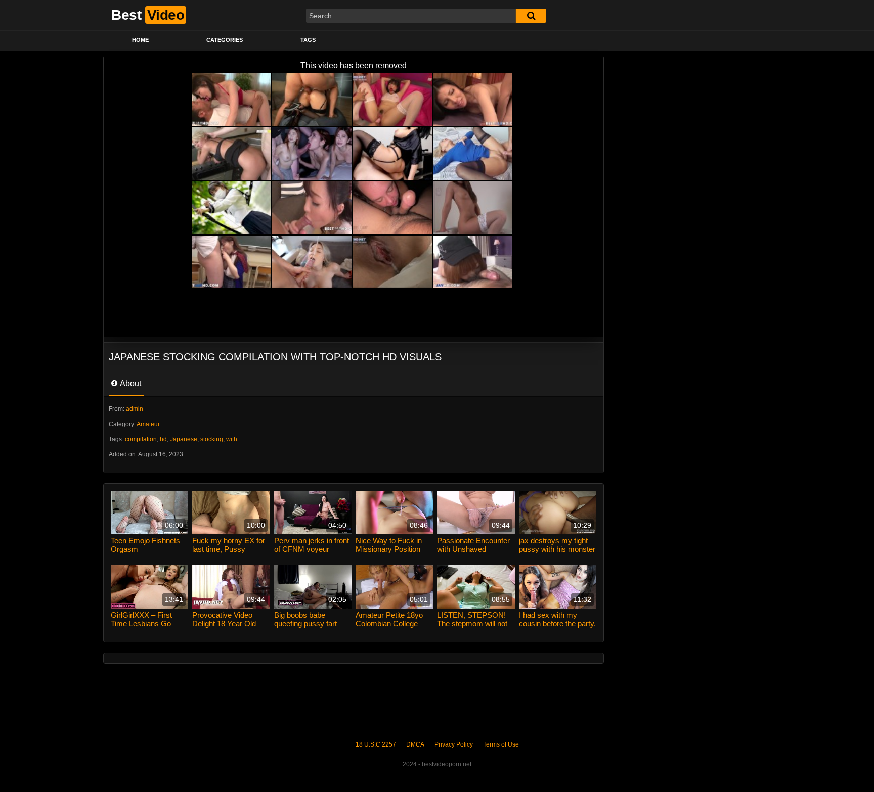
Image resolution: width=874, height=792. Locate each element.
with (231, 439)
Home (140, 40)
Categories (224, 40)
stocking (211, 439)
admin (134, 408)
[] (531, 16)
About (129, 383)
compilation (141, 439)
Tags (308, 40)
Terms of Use (501, 744)
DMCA (415, 744)
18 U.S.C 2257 (376, 744)
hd (163, 439)
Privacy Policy (453, 744)
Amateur (148, 424)
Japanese (183, 439)
